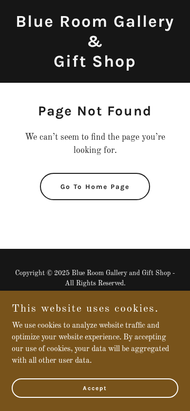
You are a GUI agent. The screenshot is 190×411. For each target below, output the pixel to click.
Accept (95, 387)
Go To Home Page (95, 187)
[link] (95, 65)
